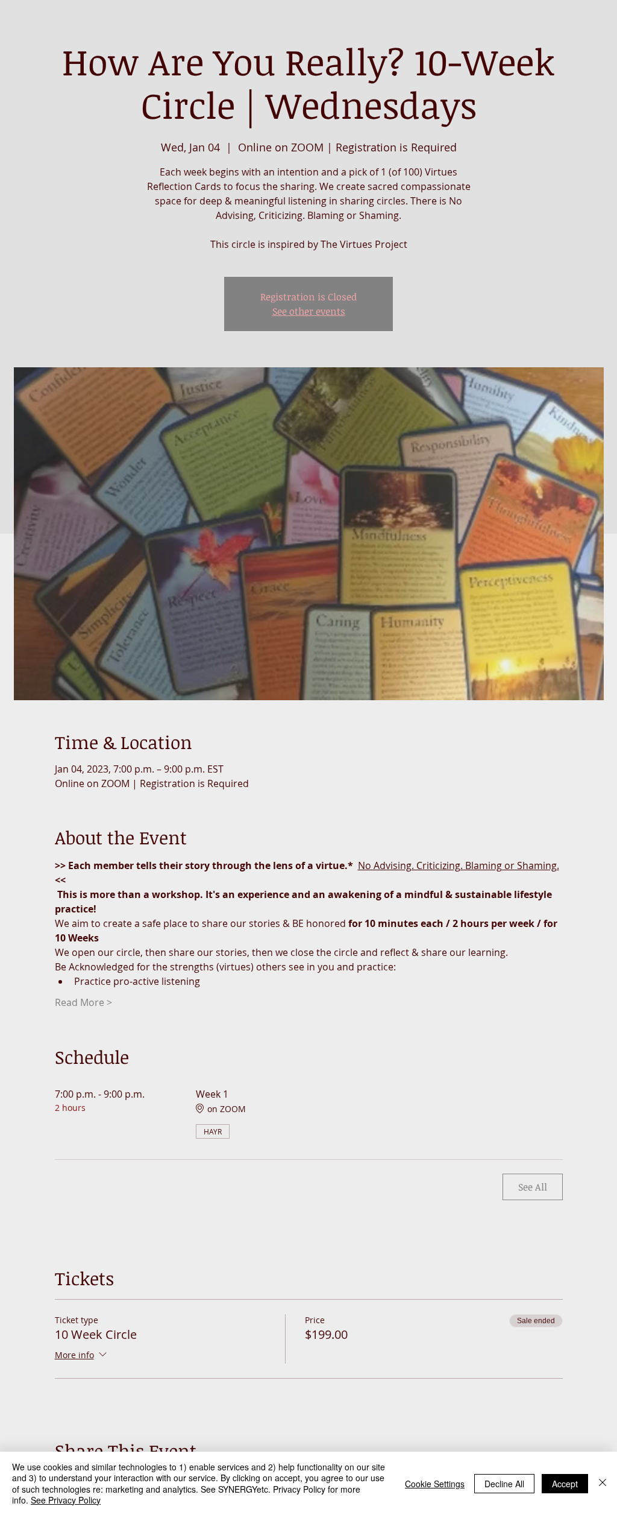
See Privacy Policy (66, 1500)
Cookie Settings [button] (435, 1484)
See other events (308, 311)
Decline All (504, 1484)
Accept (565, 1484)
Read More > (83, 1002)
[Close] (602, 1483)
